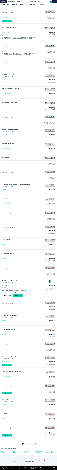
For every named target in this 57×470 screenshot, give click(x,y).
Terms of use (25, 468)
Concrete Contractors (39, 451)
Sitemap (13, 462)
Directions (4, 17)
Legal (46, 467)
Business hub (27, 462)
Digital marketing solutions (30, 461)
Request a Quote (7, 295)
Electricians (2, 451)
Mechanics (13, 451)
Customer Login (14, 461)
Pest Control (14, 452)
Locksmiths (2, 452)
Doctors (24, 452)
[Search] (51, 2)
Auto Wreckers (37, 452)
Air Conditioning (49, 451)
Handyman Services (50, 452)
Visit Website (7, 20)
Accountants (25, 451)
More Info (8, 17)
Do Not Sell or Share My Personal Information (36, 468)
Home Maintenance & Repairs (7, 12)
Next (35, 443)
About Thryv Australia (12, 468)
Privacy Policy (19, 468)
